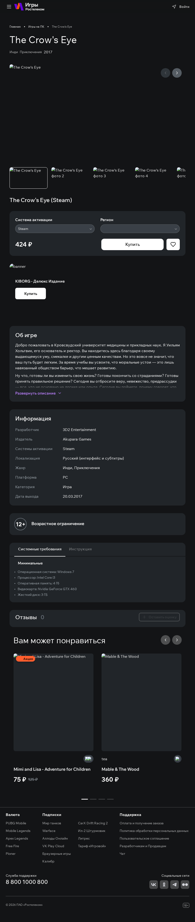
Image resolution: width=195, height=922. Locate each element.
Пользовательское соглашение (144, 838)
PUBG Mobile (16, 823)
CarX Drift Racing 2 (93, 823)
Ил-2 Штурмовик (91, 831)
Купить (132, 244)
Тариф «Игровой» (92, 846)
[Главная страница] (29, 6)
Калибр (48, 861)
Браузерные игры (56, 853)
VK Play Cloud (53, 846)
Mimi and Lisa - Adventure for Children (52, 769)
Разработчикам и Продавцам (143, 846)
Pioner (10, 853)
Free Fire (12, 846)
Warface (48, 831)
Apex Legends (17, 838)
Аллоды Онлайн (55, 838)
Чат (122, 853)
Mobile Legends (18, 831)
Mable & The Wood (120, 769)
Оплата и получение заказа (142, 823)
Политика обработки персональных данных (154, 831)
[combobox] (55, 228)
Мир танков (51, 823)
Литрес (84, 838)
